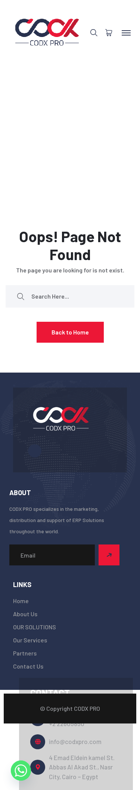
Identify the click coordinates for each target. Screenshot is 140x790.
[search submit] (20, 296)
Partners (25, 653)
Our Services (30, 640)
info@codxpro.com (75, 741)
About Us (25, 613)
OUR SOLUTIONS (34, 626)
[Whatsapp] (21, 770)
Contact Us (28, 666)
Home (21, 600)
